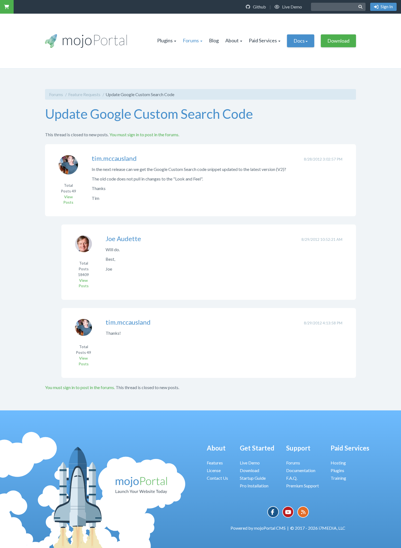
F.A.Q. (291, 478)
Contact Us (217, 478)
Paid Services (263, 40)
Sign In (386, 6)
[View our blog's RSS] (303, 512)
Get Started (257, 448)
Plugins (165, 40)
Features (215, 462)
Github (259, 6)
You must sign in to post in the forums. (144, 134)
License (214, 470)
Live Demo (291, 6)
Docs (299, 41)
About (232, 40)
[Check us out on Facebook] (273, 512)
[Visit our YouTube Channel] (288, 512)
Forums (191, 40)
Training (338, 478)
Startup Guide (253, 478)
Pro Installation (254, 485)
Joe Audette (123, 238)
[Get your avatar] (68, 168)
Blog (214, 40)
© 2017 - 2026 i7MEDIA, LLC (317, 528)
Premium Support (302, 485)
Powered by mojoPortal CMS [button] (258, 528)
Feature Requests (84, 94)
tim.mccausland (114, 158)
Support (298, 448)
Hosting (338, 462)
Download (338, 41)
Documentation (300, 470)
